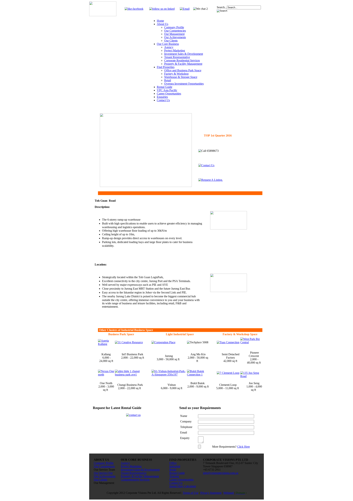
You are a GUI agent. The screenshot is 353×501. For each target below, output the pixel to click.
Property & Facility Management (183, 63)
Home (160, 20)
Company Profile (174, 27)
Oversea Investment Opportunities (184, 83)
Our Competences (104, 466)
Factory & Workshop (176, 73)
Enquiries (162, 96)
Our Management (174, 34)
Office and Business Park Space (182, 70)
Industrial (174, 466)
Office (173, 463)
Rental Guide (164, 86)
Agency (168, 47)
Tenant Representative (177, 57)
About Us (162, 24)
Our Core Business (168, 43)
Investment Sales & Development (183, 53)
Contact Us (163, 100)
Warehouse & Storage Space (180, 77)
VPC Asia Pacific (167, 90)
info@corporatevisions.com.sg (220, 473)
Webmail (228, 492)
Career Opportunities (169, 93)
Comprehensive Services (135, 479)
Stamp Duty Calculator (182, 486)
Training (174, 476)
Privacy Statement (210, 492)
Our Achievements (175, 37)
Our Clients (171, 40)
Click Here (243, 446)
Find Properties (165, 67)
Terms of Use (190, 492)
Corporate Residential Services (182, 60)
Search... (222, 7)
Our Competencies (175, 30)
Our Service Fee (103, 473)
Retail (167, 80)
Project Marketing (174, 50)
